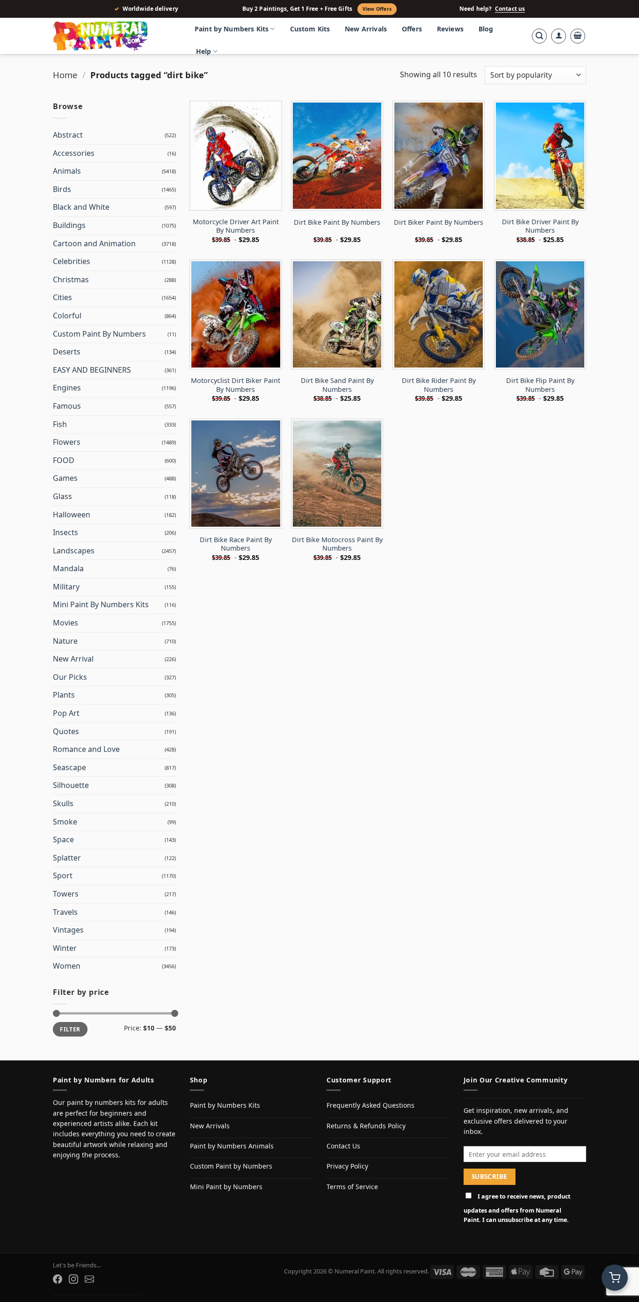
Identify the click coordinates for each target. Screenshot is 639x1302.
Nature (65, 641)
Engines (67, 388)
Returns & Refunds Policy (366, 1125)
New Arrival (73, 659)
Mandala (68, 568)
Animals (67, 171)
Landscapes (73, 550)
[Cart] (577, 36)
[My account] (558, 36)
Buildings (69, 225)
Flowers (66, 442)
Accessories (73, 153)
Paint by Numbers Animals (232, 1145)
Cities (62, 297)
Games (65, 478)
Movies (65, 623)
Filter (70, 1029)
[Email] (89, 1279)
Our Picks (70, 677)
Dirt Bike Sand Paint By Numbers (337, 385)
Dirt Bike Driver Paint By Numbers (540, 226)
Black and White (81, 207)
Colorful (67, 315)
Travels (65, 912)
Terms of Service (352, 1186)
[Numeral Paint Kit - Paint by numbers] (113, 36)
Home (65, 75)
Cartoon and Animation (94, 243)
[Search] (539, 36)
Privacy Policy (347, 1166)
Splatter (67, 858)
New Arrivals (366, 28)
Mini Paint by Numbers (226, 1186)
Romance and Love (86, 749)
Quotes (66, 731)
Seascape (69, 767)
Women (66, 966)
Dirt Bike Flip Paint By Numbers (540, 385)
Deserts (66, 351)
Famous (67, 406)
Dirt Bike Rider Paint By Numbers (439, 385)
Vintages (68, 930)
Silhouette (71, 785)
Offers (412, 28)
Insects (65, 532)
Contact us (510, 9)
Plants (64, 695)
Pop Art (66, 713)
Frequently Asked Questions (370, 1105)
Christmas (71, 279)
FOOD (63, 460)
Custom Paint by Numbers (231, 1166)
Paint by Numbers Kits (232, 28)
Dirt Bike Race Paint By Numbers (236, 544)
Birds (62, 189)
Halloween (71, 514)
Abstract (68, 135)
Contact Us (343, 1145)
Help (203, 51)
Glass (62, 496)
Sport (63, 875)
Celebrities (71, 261)
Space (63, 839)
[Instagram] (73, 1279)
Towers (66, 894)
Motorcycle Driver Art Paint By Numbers (236, 226)
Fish (60, 424)
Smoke (65, 822)
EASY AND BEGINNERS (92, 370)
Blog (486, 28)
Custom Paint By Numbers (99, 334)
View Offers (377, 9)
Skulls (63, 803)
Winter (65, 948)
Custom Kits (310, 28)
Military (66, 586)
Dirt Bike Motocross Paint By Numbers (337, 544)
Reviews (450, 28)
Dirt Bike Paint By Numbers (337, 222)
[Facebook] (57, 1279)
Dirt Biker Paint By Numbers (438, 222)
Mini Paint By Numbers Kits (101, 604)
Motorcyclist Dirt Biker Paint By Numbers (235, 385)
